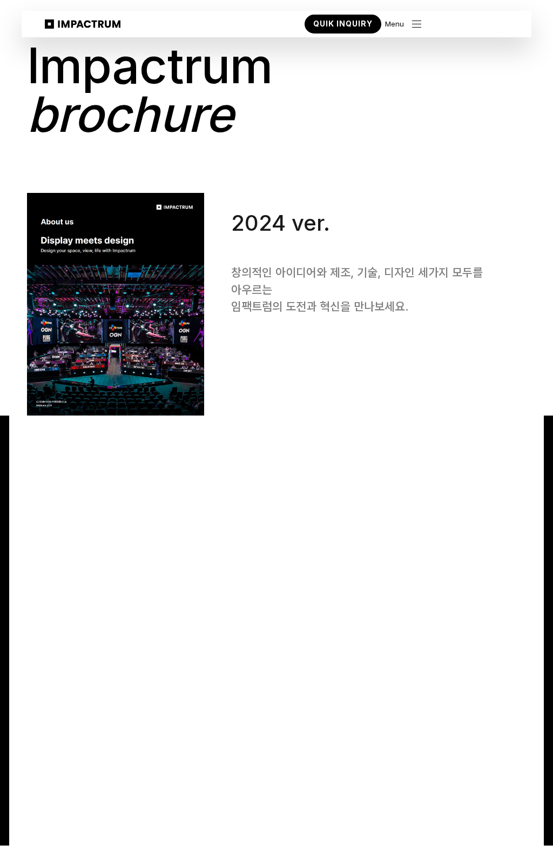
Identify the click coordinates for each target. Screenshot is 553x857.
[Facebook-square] (519, 781)
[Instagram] (497, 781)
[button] (403, 24)
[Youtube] (454, 781)
